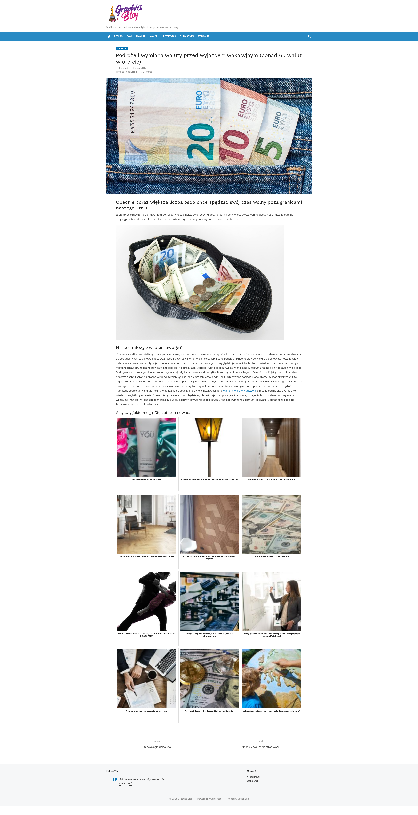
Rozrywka (169, 36)
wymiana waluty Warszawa (239, 390)
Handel (154, 36)
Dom (129, 36)
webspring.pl (253, 777)
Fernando (124, 68)
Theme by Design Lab (237, 799)
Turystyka (187, 36)
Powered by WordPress (209, 799)
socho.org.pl (253, 781)
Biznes (118, 36)
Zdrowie (203, 36)
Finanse (141, 36)
